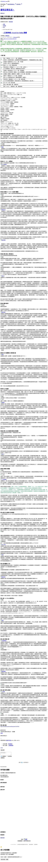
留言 (10, 740)
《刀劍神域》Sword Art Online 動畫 (15, 32)
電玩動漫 (11, 21)
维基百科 (7, 35)
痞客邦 (7, 740)
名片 (4, 27)
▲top (1, 747)
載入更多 (2, 750)
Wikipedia (15, 37)
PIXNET (14, 844)
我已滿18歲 (3, 859)
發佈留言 (2, 757)
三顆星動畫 (10, 745)
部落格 (4, 25)
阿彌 (1, 733)
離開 (7, 859)
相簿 (4, 24)
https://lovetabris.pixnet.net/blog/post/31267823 (9, 726)
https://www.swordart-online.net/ (10, 38)
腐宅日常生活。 (7, 10)
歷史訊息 (2, 837)
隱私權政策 (31, 844)
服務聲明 (36, 844)
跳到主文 (2, 13)
